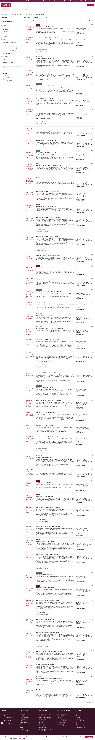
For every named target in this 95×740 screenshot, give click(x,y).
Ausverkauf (7, 77)
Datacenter (79, 717)
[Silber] (46, 124)
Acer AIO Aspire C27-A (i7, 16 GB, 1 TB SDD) (46, 372)
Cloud (77, 715)
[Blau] (38, 52)
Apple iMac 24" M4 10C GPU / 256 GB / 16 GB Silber (48, 436)
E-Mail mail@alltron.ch (9, 723)
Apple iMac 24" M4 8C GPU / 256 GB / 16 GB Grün (47, 600)
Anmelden (90, 5)
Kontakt (76, 0)
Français (92, 0)
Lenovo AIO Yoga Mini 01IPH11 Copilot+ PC (46, 152)
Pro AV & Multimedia (62, 719)
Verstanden (89, 737)
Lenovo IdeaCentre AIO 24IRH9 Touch (45, 26)
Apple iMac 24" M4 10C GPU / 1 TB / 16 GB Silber (47, 71)
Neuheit (6, 79)
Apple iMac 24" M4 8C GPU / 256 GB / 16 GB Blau (47, 110)
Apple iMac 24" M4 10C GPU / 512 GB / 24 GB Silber (48, 353)
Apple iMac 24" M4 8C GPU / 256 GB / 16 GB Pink (47, 632)
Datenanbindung (43, 725)
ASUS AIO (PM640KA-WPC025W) (44, 482)
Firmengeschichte (24, 722)
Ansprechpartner (24, 717)
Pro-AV (77, 722)
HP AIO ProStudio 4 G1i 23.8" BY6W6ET (45, 619)
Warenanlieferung (24, 729)
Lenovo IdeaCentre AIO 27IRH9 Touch (45, 425)
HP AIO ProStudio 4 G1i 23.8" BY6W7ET (45, 412)
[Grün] (42, 52)
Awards (22, 724)
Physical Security (80, 720)
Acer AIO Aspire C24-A (41, 302)
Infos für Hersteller (24, 730)
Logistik (21, 727)
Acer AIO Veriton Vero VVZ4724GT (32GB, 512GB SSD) (49, 678)
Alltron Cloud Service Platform (46, 729)
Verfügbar (6, 31)
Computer (31, 14)
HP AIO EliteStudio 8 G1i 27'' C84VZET (45, 387)
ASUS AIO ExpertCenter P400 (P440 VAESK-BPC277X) (49, 400)
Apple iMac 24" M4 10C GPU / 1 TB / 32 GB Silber (47, 339)
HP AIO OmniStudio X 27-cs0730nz (44, 315)
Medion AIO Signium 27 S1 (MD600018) (45, 541)
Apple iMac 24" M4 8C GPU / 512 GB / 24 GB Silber (48, 526)
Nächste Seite (88, 702)
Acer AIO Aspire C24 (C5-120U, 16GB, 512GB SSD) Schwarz (49, 291)
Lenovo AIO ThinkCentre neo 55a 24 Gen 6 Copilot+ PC (49, 470)
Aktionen (72, 0)
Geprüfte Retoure (8, 80)
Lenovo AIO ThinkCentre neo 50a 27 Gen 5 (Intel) (47, 98)
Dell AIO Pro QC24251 (41, 691)
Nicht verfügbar (8, 33)
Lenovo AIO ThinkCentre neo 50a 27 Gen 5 (46, 140)
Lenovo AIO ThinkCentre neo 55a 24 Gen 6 (46, 267)
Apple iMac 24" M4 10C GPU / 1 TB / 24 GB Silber (47, 191)
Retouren (41, 722)
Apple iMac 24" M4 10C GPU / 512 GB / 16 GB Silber (48, 217)
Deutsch (87, 0)
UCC (77, 724)
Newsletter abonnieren (44, 715)
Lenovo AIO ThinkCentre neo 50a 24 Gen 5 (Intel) (48, 255)
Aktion (5, 75)
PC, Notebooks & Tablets (22, 14)
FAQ (81, 0)
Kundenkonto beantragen (45, 714)
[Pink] (46, 52)
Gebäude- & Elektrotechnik (63, 720)
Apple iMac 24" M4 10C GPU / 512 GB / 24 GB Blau (48, 236)
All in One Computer (40, 14)
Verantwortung (23, 719)
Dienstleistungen (57, 0)
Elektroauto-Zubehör (81, 727)
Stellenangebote (24, 720)
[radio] (87, 21)
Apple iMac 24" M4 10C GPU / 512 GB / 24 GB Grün (48, 507)
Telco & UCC (60, 717)
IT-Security (78, 719)
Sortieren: (26, 20)
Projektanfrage (42, 720)
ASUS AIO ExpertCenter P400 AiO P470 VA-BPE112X (48, 165)
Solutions (78, 714)
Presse (21, 725)
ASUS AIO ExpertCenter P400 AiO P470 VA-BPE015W (48, 179)
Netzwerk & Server (61, 715)
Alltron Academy (43, 727)
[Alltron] (6, 5)
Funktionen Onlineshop (44, 730)
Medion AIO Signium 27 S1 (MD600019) (45, 587)
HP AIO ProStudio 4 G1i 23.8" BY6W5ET (45, 664)
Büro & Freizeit (60, 724)
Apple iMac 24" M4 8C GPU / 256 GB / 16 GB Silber (48, 37)
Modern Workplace (80, 725)
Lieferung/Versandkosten (45, 717)
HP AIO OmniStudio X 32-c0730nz (44, 574)
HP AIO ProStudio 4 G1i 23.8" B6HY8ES (45, 85)
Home (2, 14)
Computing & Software (10, 14)
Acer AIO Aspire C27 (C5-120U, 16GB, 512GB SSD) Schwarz (49, 328)
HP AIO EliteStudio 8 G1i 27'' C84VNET (45, 457)
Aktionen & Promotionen (63, 725)
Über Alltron (22, 714)
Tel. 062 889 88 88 (8, 720)
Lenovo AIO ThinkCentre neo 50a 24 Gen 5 (46, 206)
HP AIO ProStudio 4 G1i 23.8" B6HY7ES (45, 58)
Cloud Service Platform (48, 0)
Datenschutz (22, 738)
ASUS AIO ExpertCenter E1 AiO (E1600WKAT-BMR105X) (49, 651)
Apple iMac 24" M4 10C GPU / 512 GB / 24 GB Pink (47, 554)
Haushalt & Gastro (61, 722)
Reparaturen (42, 724)
